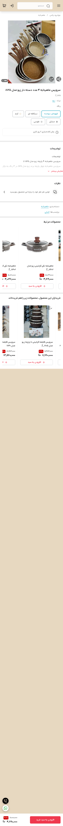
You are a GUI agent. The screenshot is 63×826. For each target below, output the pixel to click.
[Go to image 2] (2, 80)
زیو (53, 100)
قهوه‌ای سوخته (51, 113)
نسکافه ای (32, 113)
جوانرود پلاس (55, 15)
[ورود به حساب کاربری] (12, 5)
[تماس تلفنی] (5, 801)
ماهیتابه (41, 15)
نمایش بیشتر (57, 171)
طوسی (36, 121)
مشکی (52, 121)
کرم (16, 113)
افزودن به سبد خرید (45, 819)
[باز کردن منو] (58, 5)
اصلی (47, 212)
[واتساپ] (5, 808)
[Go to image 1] (5, 80)
